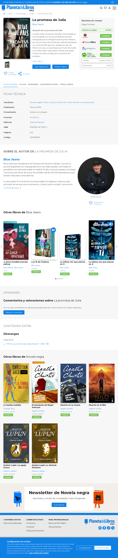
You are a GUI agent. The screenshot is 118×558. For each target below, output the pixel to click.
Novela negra (36, 102)
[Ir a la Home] (4, 14)
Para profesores (55, 527)
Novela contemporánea (83, 102)
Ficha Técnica (10, 84)
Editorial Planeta (37, 122)
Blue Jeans (11, 159)
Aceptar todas (102, 548)
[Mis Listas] (105, 8)
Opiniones (33, 84)
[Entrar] (109, 8)
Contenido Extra (49, 84)
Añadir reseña (61, 67)
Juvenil (52, 102)
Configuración (85, 548)
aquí (85, 2)
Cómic (5, 271)
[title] (100, 522)
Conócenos (30, 523)
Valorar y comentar (14, 312)
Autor (22, 84)
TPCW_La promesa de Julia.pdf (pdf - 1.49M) (25, 344)
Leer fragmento (41, 67)
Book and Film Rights (57, 523)
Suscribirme (59, 505)
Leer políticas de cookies (39, 553)
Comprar (106, 36)
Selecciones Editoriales (12, 523)
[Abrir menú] (114, 7)
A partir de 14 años (64, 102)
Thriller (45, 102)
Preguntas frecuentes (35, 531)
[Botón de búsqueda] (101, 8)
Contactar (30, 527)
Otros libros (66, 84)
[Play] (53, 230)
